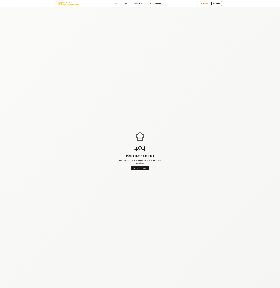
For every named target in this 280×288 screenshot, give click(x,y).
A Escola (126, 3)
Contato (158, 3)
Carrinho (204, 3)
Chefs (148, 3)
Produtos (137, 3)
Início (117, 3)
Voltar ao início (141, 168)
